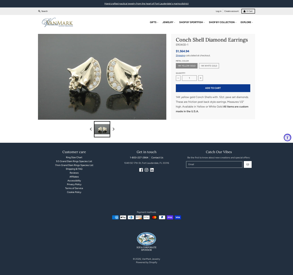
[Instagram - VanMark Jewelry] (146, 170)
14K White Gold (209, 66)
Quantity (180, 73)
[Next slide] (113, 129)
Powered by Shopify (146, 262)
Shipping (180, 55)
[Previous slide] (91, 129)
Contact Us (157, 157)
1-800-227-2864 (139, 157)
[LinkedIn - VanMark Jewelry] (152, 170)
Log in (218, 11)
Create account (231, 11)
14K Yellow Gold (187, 66)
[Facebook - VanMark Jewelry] (141, 170)
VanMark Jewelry (151, 259)
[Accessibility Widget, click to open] (287, 137)
